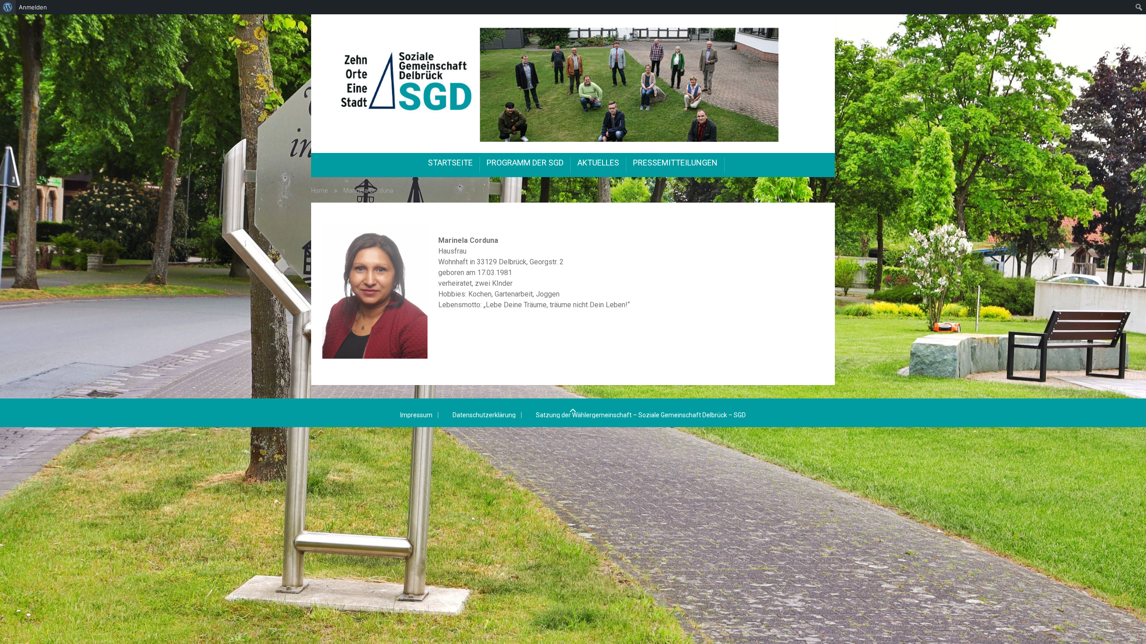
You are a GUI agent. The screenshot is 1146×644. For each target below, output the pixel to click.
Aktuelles (598, 162)
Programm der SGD (525, 162)
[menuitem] (8, 7)
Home (319, 190)
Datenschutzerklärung (484, 415)
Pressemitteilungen (675, 162)
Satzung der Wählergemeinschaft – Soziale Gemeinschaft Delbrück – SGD (641, 415)
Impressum (416, 415)
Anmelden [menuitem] (33, 7)
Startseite (450, 162)
